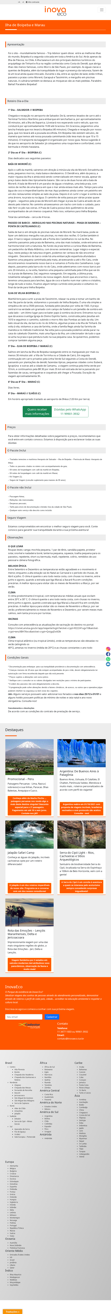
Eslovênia (13, 1184)
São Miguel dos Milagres (24, 1100)
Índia (81, 1123)
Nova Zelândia (15, 1245)
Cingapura (83, 1112)
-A (23, 2)
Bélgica (13, 1168)
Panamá (48, 1099)
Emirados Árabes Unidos (20, 1255)
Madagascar (15, 1277)
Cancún (82, 1072)
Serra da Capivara (21, 1103)
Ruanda (48, 1082)
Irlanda (13, 1205)
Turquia (82, 1151)
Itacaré (17, 1093)
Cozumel (82, 1074)
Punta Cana (83, 1085)
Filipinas (82, 1118)
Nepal (81, 1141)
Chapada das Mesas (22, 1087)
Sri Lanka (83, 1143)
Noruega (13, 1220)
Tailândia (82, 1146)
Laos (81, 1130)
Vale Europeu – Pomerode (24, 1137)
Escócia (13, 1179)
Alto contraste (33, 2)
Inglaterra (14, 1202)
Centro (12, 1067)
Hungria (13, 1199)
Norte (12, 1106)
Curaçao (82, 1080)
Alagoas (17, 1085)
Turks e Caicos (85, 1093)
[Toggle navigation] (102, 10)
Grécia (12, 1194)
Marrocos (48, 1074)
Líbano (12, 1265)
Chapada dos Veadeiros (24, 1074)
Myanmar (83, 1138)
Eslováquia (14, 1181)
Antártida (48, 1138)
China (81, 1110)
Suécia (12, 1233)
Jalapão (17, 1113)
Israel (12, 1260)
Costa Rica (49, 1094)
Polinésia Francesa (17, 1248)
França (12, 1192)
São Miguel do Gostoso (23, 1098)
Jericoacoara (19, 1095)
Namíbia (48, 1077)
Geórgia (82, 1120)
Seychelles (14, 1285)
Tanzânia (48, 1085)
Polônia (13, 1223)
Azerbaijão (83, 1102)
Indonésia (83, 1125)
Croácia (13, 1173)
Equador (48, 1126)
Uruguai (48, 1131)
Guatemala (49, 1097)
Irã (11, 1257)
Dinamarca (14, 1176)
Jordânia (13, 1262)
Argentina (48, 1116)
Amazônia (18, 1111)
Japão (81, 1128)
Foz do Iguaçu (20, 1132)
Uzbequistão (84, 1154)
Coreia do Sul (84, 1115)
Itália (12, 1210)
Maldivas (13, 1280)
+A (19, 2)
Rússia (12, 1230)
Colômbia (48, 1124)
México (47, 1109)
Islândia (13, 1207)
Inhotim (17, 1119)
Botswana (48, 1069)
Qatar (12, 1267)
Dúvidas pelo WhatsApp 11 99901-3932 (70, 411)
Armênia (82, 1099)
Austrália (13, 1243)
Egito (47, 1072)
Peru (46, 1129)
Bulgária (13, 1171)
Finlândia (13, 1189)
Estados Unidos (51, 1106)
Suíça (12, 1236)
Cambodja (83, 1107)
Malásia (82, 1133)
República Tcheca (17, 1228)
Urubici (17, 1134)
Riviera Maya (84, 1087)
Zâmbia (48, 1087)
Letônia (13, 1212)
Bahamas (83, 1069)
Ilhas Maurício (15, 1274)
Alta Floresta (19, 1069)
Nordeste (13, 1082)
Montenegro (15, 1217)
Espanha (13, 1186)
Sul (11, 1126)
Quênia (47, 1080)
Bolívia (47, 1118)
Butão (81, 1105)
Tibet (81, 1149)
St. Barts (82, 1090)
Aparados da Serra (22, 1129)
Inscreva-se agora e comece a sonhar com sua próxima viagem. (40, 1009)
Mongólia (83, 1136)
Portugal (13, 1225)
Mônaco (13, 1215)
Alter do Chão (19, 1108)
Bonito (17, 1072)
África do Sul (50, 1067)
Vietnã (81, 1156)
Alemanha (14, 1166)
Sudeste (13, 1116)
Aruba (81, 1067)
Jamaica (82, 1082)
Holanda (13, 1197)
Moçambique (15, 1282)
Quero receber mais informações (37, 411)
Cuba (81, 1077)
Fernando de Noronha (23, 1090)
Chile (47, 1121)
